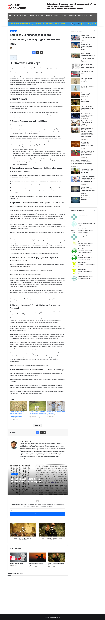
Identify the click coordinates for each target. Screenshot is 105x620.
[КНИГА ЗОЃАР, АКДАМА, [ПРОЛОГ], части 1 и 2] (75, 81)
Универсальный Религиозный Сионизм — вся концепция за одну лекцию (88, 37)
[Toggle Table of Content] (13, 57)
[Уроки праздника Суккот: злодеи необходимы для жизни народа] (75, 171)
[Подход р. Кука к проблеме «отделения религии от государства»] (75, 123)
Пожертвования (82, 15)
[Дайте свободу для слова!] (18, 557)
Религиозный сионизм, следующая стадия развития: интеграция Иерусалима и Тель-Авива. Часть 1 (87, 46)
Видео (34, 15)
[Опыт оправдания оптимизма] (75, 200)
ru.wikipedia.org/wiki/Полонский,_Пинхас (50, 456)
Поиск (91, 15)
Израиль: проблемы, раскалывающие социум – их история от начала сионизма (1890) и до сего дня (88, 57)
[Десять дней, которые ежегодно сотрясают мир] (75, 109)
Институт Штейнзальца (26, 24)
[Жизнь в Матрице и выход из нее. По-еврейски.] (56, 557)
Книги (25, 15)
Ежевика (63, 15)
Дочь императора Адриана (87, 86)
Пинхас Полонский (16, 48)
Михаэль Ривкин (82, 262)
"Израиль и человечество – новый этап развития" (36, 453)
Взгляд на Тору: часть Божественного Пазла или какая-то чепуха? (87, 115)
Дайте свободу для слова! (16, 563)
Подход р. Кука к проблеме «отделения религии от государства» (87, 122)
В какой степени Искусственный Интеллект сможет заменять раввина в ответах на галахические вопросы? (88, 190)
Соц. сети (17, 15)
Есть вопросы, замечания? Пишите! (55, 24)
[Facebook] (34, 52)
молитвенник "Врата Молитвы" (52, 449)
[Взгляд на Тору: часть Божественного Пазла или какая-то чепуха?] (75, 116)
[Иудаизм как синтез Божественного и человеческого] (56, 406)
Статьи (49, 15)
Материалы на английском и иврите (29, 454)
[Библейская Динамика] (18, 6)
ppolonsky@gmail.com (24, 458)
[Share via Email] (37, 52)
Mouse (79, 222)
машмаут (37, 425)
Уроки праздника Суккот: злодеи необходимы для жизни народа (87, 171)
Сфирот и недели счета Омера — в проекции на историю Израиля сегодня (26, 480)
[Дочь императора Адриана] (75, 88)
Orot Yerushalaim (40, 24)
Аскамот (56, 15)
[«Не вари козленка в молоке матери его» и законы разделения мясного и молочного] (37, 406)
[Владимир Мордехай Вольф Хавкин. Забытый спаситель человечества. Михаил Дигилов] (75, 153)
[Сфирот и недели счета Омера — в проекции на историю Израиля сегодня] (75, 66)
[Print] (41, 52)
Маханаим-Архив (14, 24)
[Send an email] (20, 48)
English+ (72, 15)
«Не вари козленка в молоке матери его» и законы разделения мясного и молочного (37, 413)
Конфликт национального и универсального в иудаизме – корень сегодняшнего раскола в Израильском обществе (88, 180)
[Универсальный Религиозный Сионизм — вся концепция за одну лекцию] (75, 38)
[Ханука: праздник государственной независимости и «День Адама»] (75, 144)
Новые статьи (14, 31)
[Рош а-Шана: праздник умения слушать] (37, 557)
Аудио (41, 15)
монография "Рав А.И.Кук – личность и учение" (31, 451)
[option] (38, 479)
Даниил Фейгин (82, 248)
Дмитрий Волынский (83, 242)
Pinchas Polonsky (82, 229)
